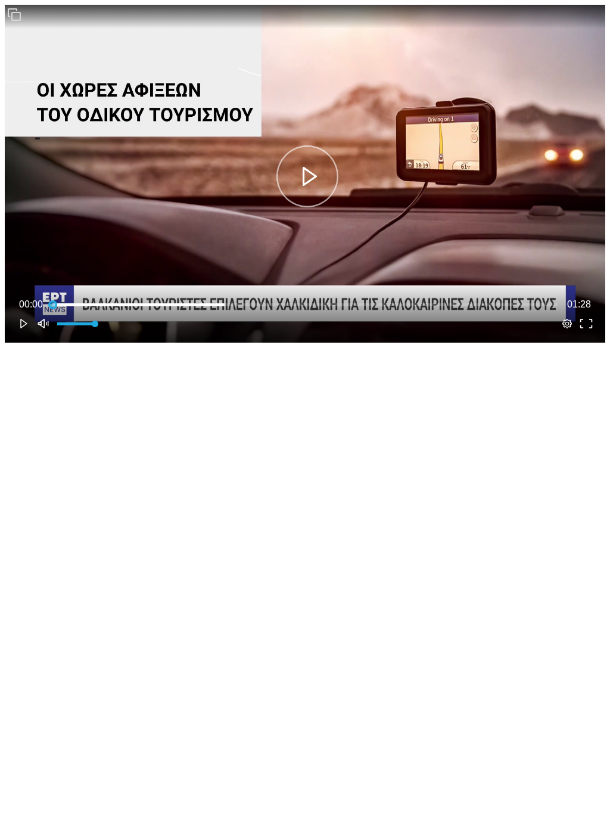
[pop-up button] (567, 323)
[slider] (305, 304)
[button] (14, 14)
